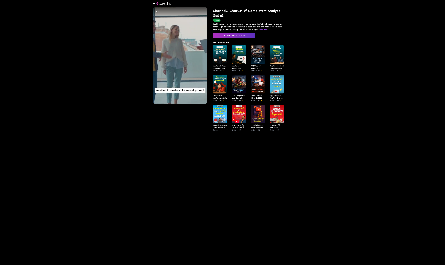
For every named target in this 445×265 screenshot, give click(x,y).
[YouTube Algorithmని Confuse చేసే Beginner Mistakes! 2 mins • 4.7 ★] (238, 54)
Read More (263, 30)
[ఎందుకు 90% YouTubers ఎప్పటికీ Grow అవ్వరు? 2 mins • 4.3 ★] (219, 84)
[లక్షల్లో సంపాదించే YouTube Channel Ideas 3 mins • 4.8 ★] (276, 84)
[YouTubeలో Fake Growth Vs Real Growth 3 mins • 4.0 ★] (219, 54)
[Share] (157, 11)
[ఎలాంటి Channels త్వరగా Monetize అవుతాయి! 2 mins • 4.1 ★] (257, 114)
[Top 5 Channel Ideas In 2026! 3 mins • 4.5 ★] (257, 84)
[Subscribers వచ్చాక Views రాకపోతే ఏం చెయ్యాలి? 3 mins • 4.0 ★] (219, 114)
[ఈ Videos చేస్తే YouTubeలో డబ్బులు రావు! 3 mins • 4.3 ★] (276, 114)
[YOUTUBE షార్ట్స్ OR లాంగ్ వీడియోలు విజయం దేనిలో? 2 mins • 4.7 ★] (238, 114)
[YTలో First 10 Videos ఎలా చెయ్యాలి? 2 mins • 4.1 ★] (257, 54)
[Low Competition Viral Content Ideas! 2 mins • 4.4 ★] (238, 84)
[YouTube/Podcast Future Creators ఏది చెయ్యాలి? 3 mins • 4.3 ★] (276, 54)
